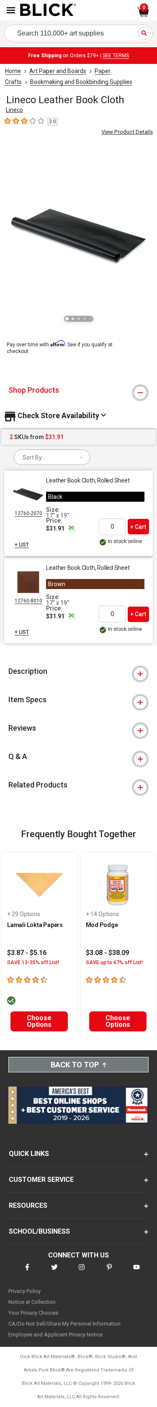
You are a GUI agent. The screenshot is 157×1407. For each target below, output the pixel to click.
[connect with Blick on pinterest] (109, 1272)
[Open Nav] (11, 10)
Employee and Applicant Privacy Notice (55, 1334)
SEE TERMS (116, 55)
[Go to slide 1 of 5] (67, 319)
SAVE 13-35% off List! (33, 962)
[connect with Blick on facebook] (27, 1272)
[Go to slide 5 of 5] (90, 319)
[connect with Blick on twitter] (54, 1272)
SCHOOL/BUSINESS (39, 1231)
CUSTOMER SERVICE (41, 1180)
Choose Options (39, 1021)
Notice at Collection (32, 1302)
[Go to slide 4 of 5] (85, 319)
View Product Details (127, 132)
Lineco (14, 110)
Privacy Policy (24, 1291)
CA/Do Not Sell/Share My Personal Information (64, 1324)
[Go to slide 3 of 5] (79, 319)
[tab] (78, 390)
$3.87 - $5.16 (26, 953)
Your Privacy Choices (33, 1313)
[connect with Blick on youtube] (136, 1272)
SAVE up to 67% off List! (114, 962)
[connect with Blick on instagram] (81, 1272)
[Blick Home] (48, 10)
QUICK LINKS (29, 1154)
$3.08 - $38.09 (107, 953)
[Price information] (72, 528)
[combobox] (52, 457)
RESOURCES (28, 1205)
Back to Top (75, 1064)
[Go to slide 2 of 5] (73, 319)
